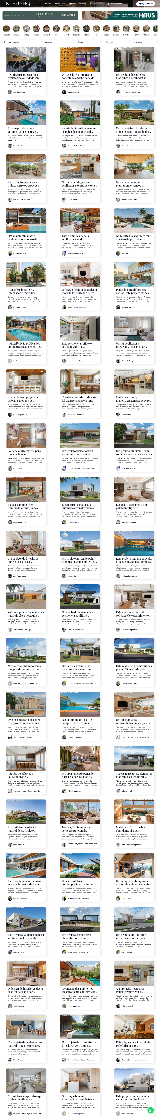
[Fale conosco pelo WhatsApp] (151, 1110)
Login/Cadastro (146, 4)
